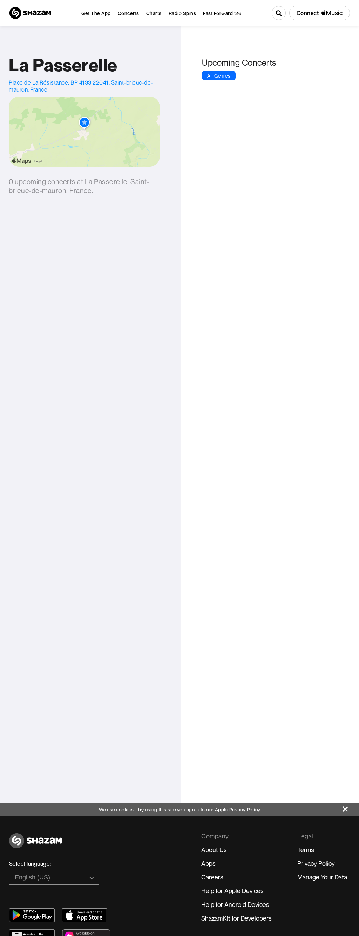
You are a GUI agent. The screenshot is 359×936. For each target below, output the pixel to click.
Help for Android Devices (235, 904)
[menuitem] (96, 13)
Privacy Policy (316, 863)
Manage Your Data (322, 877)
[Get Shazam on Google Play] (32, 915)
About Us (214, 850)
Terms (305, 850)
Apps (208, 863)
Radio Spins (182, 13)
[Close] (350, 807)
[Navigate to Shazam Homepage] (30, 13)
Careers (212, 877)
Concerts (128, 13)
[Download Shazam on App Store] (84, 915)
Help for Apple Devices (232, 891)
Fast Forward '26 (222, 13)
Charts (154, 13)
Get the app (96, 13)
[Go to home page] (35, 844)
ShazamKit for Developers (236, 918)
